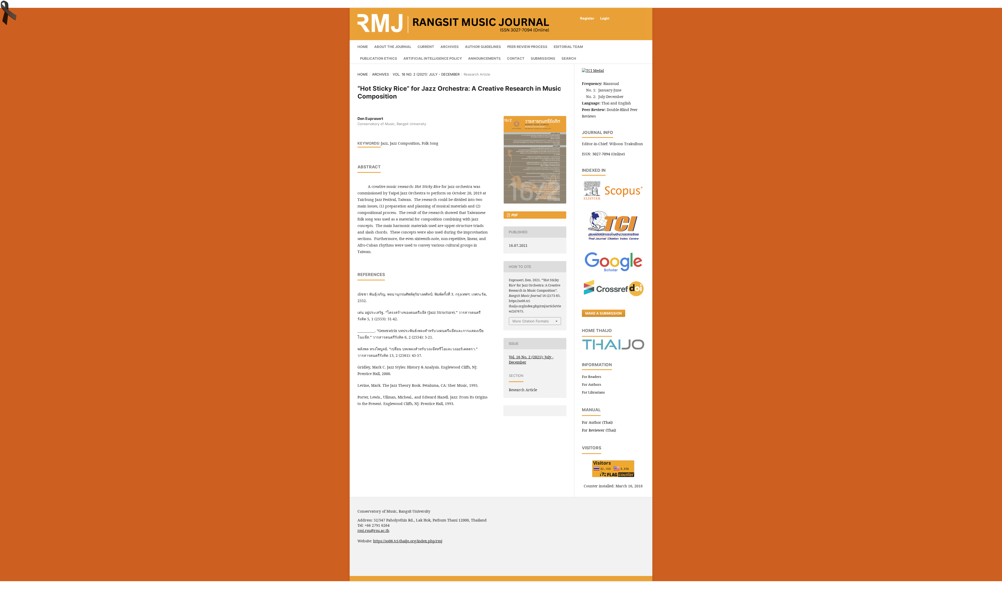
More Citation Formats (530, 321)
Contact (515, 58)
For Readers (591, 376)
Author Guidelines (483, 47)
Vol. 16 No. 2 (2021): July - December (426, 74)
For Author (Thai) (597, 422)
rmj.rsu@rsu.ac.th (373, 530)
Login (604, 18)
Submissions (543, 58)
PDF (514, 215)
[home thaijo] (613, 348)
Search (569, 58)
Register (587, 18)
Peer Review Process (527, 47)
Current (426, 47)
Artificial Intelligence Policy (432, 58)
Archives (449, 47)
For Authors (591, 384)
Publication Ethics (378, 58)
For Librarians (593, 392)
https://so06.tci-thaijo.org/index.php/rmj (407, 540)
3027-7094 (601, 153)
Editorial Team (568, 47)
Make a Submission (603, 313)
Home (362, 47)
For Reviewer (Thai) (599, 430)
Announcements (484, 58)
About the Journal (392, 47)
